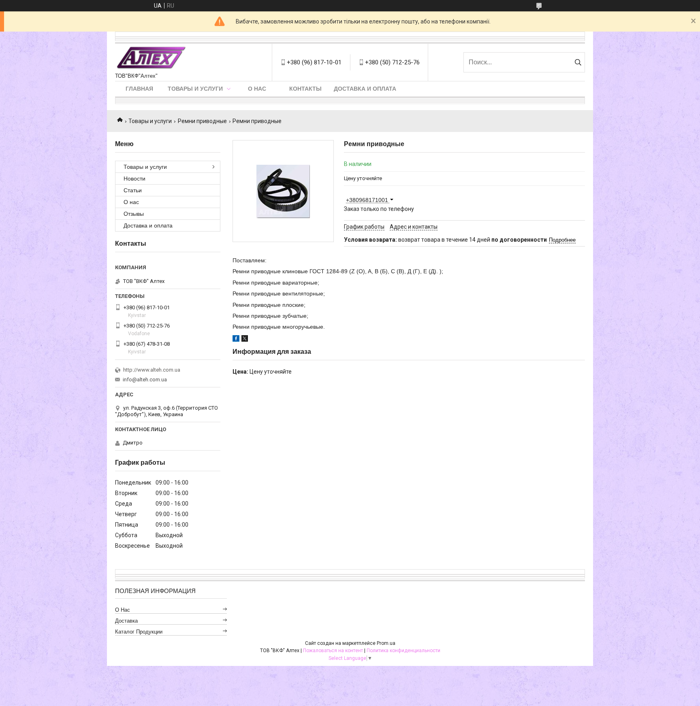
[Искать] (578, 62)
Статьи (133, 190)
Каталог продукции (138, 632)
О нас (257, 88)
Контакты (305, 88)
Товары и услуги (195, 88)
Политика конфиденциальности (403, 650)
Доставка (126, 621)
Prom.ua (386, 643)
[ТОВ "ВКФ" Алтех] (151, 58)
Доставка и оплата (365, 88)
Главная (139, 88)
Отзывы (134, 214)
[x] (244, 339)
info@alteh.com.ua (145, 379)
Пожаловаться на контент (333, 650)
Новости (134, 178)
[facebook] (236, 339)
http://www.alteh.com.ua (151, 370)
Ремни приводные (202, 121)
